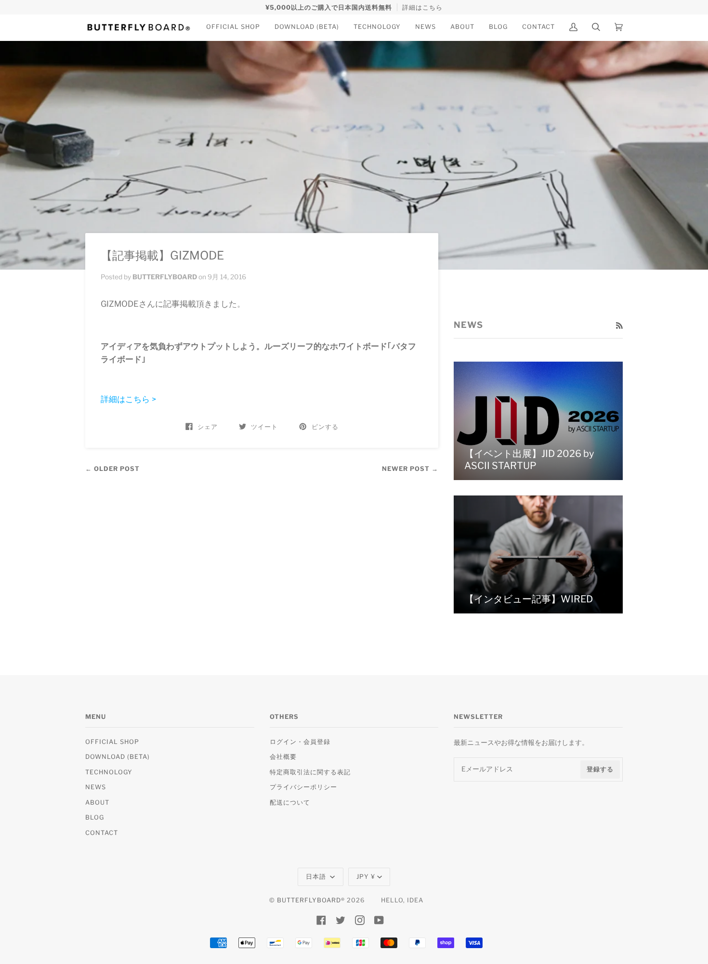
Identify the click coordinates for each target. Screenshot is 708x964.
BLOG (94, 817)
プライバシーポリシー (303, 787)
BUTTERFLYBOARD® (311, 900)
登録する (600, 769)
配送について (290, 802)
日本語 (317, 876)
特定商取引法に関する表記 (310, 772)
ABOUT (97, 802)
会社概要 (283, 756)
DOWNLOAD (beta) (117, 756)
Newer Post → (410, 468)
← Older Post (112, 468)
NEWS (95, 787)
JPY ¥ (365, 876)
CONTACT (101, 832)
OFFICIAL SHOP (112, 741)
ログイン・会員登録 (300, 741)
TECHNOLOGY (108, 772)
